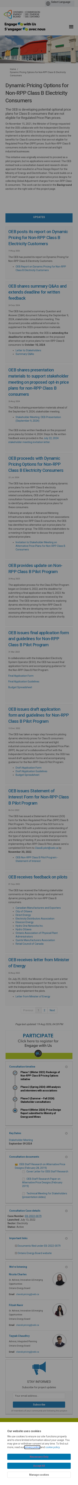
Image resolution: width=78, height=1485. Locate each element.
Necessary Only (39, 1456)
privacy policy (32, 1447)
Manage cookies (39, 1474)
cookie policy (52, 1447)
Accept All (39, 1465)
